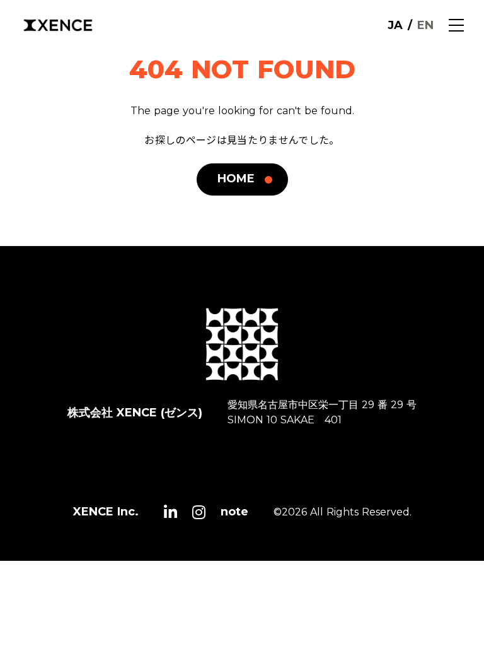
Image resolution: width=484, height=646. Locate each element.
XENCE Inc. (106, 512)
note (234, 512)
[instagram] (198, 512)
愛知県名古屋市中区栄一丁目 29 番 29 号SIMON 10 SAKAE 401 (322, 412)
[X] (170, 512)
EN (425, 25)
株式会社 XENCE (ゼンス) (134, 413)
